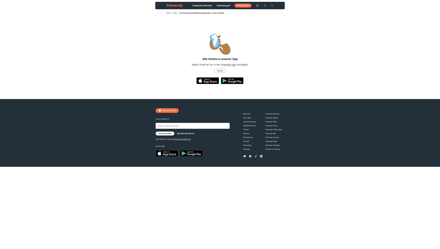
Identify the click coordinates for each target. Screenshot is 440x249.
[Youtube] (244, 156)
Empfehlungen (223, 5)
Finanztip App (228, 64)
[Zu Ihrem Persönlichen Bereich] (257, 5)
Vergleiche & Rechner (202, 5)
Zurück (220, 71)
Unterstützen (243, 5)
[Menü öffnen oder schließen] (272, 5)
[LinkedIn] (261, 156)
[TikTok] (255, 156)
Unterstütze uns (169, 110)
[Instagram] (250, 156)
